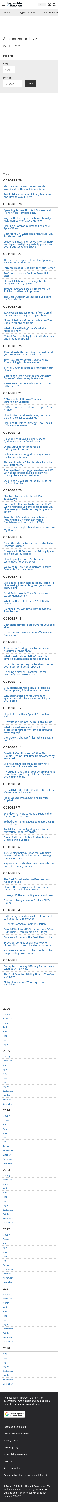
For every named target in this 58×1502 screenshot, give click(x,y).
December (8, 1103)
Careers (8, 1461)
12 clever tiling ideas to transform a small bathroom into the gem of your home (28, 314)
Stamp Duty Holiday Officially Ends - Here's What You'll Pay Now (29, 968)
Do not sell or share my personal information (27, 1475)
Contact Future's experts (16, 1433)
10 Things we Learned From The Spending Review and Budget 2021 (28, 261)
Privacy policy (11, 1440)
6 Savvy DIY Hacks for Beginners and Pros (28, 895)
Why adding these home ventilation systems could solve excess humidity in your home (27, 698)
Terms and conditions (15, 1426)
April (5, 1027)
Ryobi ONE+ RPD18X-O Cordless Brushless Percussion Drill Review (29, 791)
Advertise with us (13, 1468)
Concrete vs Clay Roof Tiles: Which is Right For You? (28, 739)
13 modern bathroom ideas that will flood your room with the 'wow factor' (28, 353)
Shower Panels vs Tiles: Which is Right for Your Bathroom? (28, 464)
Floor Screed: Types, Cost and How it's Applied (26, 799)
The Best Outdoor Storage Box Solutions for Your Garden (28, 298)
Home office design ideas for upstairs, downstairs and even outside (26, 888)
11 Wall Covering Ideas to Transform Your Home (28, 369)
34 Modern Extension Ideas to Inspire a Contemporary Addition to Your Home (27, 689)
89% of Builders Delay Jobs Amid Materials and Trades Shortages (29, 337)
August (6, 1044)
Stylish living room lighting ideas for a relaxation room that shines (26, 831)
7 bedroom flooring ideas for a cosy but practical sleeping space (27, 650)
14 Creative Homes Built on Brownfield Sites (26, 274)
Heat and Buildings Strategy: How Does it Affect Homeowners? (28, 424)
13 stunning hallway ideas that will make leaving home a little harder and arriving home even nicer (27, 855)
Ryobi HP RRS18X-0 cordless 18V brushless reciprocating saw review (29, 952)
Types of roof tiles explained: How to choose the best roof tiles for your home (28, 944)
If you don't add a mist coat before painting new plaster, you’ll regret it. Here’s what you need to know (29, 774)
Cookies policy (11, 1447)
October (7, 1095)
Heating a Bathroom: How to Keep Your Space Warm (27, 227)
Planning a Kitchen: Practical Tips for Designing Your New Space (25, 673)
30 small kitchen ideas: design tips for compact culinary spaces (26, 282)
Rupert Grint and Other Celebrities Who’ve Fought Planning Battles (29, 865)
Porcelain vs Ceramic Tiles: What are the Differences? (27, 385)
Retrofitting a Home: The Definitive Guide (28, 722)
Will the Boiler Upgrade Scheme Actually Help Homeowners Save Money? (27, 219)
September (8, 1090)
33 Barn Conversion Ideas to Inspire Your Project (28, 408)
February (7, 1018)
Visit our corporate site (27, 1403)
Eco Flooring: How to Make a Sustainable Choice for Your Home (28, 815)
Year (5, 64)
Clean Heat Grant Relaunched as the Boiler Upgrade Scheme (29, 545)
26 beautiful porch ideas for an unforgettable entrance (22, 448)
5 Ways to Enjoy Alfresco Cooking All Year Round (28, 902)
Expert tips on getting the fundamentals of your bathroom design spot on (29, 665)
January (6, 1014)
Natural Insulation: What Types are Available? (24, 983)
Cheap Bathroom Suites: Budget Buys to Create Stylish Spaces (27, 839)
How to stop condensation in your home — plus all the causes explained (29, 416)
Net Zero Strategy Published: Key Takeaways (23, 498)
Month (7, 77)
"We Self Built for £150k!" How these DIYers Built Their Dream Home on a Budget (29, 931)
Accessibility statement (16, 1454)
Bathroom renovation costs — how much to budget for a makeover (28, 917)
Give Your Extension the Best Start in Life (28, 937)
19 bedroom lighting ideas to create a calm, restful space (29, 823)
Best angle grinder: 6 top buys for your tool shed (29, 626)
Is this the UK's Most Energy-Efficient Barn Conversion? (28, 634)
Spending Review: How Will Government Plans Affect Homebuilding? (27, 211)
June (5, 1035)
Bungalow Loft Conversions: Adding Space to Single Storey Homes (29, 552)
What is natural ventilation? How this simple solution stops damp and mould (27, 657)
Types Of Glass (27, 12)
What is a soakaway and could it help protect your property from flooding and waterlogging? (28, 729)
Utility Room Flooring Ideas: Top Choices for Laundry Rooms (27, 456)
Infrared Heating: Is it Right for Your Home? (29, 268)
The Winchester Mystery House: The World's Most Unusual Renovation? (25, 188)
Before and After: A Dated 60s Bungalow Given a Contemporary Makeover (27, 377)
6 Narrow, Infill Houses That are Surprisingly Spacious (22, 400)
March (6, 1022)
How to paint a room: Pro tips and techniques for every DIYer (24, 560)
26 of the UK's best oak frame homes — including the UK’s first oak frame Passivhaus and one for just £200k (27, 519)
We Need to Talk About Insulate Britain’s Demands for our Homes (27, 568)
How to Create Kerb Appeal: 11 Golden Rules (26, 715)
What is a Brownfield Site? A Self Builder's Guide (28, 602)
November (8, 1099)
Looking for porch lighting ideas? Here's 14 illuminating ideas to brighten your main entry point (29, 585)
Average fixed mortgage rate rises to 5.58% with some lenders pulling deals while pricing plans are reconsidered (29, 472)
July (4, 1040)
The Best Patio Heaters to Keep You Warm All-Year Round (28, 880)
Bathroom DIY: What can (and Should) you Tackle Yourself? (28, 235)
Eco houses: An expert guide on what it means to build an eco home (26, 765)
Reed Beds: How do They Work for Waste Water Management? (28, 594)
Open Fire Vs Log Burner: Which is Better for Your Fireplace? (28, 482)
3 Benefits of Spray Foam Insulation (25, 924)
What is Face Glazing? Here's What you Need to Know (26, 330)
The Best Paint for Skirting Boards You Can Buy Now (29, 975)
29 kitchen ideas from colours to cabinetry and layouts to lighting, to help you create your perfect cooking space (29, 244)
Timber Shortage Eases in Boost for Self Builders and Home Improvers (27, 290)
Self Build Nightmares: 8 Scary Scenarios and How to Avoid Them (27, 196)
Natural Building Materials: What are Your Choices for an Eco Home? (28, 322)
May (5, 1031)
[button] (3, 4)
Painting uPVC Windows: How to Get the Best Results (27, 610)
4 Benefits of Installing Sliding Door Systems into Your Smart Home (24, 440)
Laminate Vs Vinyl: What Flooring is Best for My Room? (29, 529)
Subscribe (42, 5)
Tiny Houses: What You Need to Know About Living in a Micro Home (26, 361)
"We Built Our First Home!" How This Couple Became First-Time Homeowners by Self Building (29, 756)
